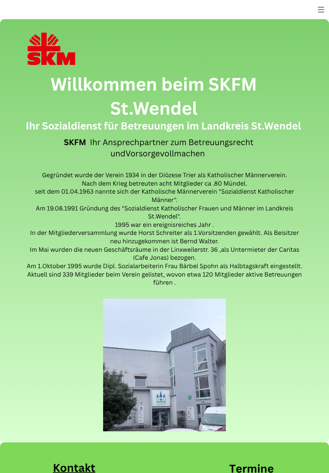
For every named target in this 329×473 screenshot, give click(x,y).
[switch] (321, 9)
